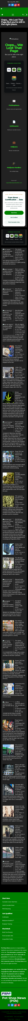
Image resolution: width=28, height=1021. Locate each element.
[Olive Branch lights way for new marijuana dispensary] (8, 294)
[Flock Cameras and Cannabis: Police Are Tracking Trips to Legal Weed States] (8, 426)
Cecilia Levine (20, 374)
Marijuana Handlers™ (8, 920)
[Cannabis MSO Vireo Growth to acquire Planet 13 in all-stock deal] (8, 789)
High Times (19, 428)
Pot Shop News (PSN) (14, 999)
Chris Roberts (20, 354)
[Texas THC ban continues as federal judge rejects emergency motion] (8, 456)
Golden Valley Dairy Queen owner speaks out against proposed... (20, 547)
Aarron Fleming (19, 295)
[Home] (2, 15)
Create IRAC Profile (7, 939)
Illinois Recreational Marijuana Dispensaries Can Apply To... (20, 395)
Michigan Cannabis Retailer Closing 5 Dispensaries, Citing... (20, 476)
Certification (5, 917)
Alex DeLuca (19, 690)
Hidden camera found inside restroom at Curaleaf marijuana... (19, 851)
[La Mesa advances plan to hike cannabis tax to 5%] (8, 707)
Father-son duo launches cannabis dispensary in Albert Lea (19, 829)
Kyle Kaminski (20, 564)
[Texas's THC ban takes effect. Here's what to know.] (8, 665)
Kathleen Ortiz (20, 667)
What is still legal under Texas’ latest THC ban (20, 766)
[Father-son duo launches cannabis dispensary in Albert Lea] (8, 831)
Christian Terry (20, 728)
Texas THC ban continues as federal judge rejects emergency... (19, 455)
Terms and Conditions (18, 1016)
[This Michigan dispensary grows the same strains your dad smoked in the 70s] (8, 563)
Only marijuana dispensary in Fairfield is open (19, 746)
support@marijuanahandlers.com (14, 182)
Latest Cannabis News (8, 905)
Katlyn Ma (19, 769)
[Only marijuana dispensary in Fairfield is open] (8, 750)
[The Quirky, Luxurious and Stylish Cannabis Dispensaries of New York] (8, 645)
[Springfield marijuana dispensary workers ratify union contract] (8, 606)
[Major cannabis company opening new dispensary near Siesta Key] (8, 274)
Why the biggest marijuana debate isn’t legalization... (20, 326)
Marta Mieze (19, 609)
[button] (23, 14)
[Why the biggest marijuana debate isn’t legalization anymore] (8, 329)
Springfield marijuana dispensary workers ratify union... (18, 604)
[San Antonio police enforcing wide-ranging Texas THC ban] (8, 625)
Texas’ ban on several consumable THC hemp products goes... (20, 723)
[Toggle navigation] (13, 14)
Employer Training (7, 924)
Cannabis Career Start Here (9, 901)
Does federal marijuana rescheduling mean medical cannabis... (19, 349)
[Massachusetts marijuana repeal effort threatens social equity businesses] (8, 584)
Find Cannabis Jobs (14, 222)
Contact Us (17, 1019)
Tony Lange (19, 481)
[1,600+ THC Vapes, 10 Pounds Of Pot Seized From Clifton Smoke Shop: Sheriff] (8, 372)
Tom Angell (19, 400)
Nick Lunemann (20, 552)
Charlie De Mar (20, 855)
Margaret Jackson (20, 791)
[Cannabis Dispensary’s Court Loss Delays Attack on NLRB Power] (8, 866)
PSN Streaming (6, 908)
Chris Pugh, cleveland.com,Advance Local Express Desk (20, 331)
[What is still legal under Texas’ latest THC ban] (8, 769)
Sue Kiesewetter (20, 749)
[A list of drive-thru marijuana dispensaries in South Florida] (8, 688)
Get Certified (14, 217)
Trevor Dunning (20, 834)
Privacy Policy (11, 1019)
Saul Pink (19, 627)
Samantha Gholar (20, 275)
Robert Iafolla (19, 867)
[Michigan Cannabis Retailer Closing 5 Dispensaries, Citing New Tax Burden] (8, 478)
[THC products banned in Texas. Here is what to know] (8, 501)
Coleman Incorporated (16, 1013)
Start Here (14, 212)
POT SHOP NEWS (9, 1016)
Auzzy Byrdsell (19, 586)
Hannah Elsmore (20, 708)
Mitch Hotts (19, 255)
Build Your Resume (7, 932)
